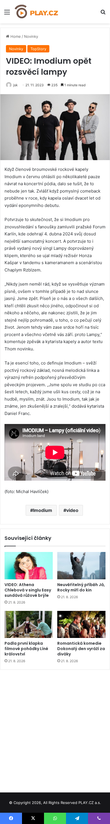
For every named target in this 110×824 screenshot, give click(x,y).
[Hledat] (103, 14)
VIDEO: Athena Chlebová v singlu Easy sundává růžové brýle (28, 590)
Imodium (42, 510)
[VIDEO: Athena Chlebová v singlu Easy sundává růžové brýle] (29, 565)
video (72, 510)
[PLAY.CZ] (36, 11)
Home (15, 36)
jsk (15, 85)
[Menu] (7, 14)
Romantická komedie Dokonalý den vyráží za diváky (81, 648)
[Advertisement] (55, 729)
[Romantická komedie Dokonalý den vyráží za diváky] (81, 624)
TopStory (38, 49)
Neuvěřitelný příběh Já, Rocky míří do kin (81, 587)
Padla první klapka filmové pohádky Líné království (26, 648)
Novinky (31, 36)
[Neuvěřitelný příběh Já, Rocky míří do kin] (81, 565)
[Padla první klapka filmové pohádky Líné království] (29, 624)
